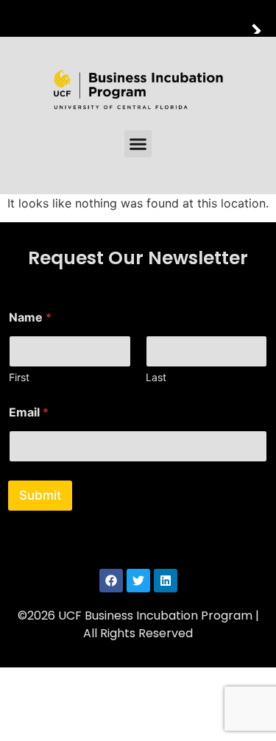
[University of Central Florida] (112, 18)
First (19, 377)
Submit (40, 495)
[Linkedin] (165, 580)
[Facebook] (111, 580)
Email (29, 412)
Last (156, 377)
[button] (138, 144)
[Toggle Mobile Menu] (261, 17)
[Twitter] (138, 580)
